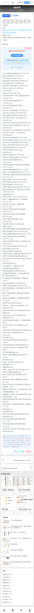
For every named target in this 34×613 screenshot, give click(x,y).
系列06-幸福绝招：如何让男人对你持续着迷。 (24, 510)
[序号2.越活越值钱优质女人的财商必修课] (5, 563)
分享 (17, 451)
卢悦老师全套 (13, 544)
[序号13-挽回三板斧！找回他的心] (5, 557)
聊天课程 (5, 602)
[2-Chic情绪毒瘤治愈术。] (5, 522)
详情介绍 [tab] (7, 15)
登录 (27, 2)
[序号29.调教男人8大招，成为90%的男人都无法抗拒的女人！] (5, 528)
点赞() (29, 451)
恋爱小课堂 (5, 509)
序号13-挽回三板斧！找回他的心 (19, 556)
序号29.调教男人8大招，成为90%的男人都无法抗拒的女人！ (20, 526)
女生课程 (21, 10)
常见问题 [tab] (15, 15)
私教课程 (5, 591)
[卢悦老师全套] (5, 545)
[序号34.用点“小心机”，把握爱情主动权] (5, 539)
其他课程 (5, 574)
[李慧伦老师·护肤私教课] (5, 551)
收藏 (23, 451)
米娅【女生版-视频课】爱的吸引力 (25, 490)
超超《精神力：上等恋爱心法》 (18, 532)
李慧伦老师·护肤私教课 (16, 550)
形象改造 (5, 580)
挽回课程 (5, 585)
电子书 (4, 588)
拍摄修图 (5, 583)
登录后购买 (17, 55)
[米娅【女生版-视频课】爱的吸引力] (25, 481)
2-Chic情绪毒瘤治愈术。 (17, 520)
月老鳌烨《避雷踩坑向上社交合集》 (8, 490)
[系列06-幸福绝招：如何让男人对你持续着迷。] (25, 501)
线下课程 (5, 596)
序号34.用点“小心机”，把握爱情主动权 (20, 538)
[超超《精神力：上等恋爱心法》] (5, 533)
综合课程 (5, 599)
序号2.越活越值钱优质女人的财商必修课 (20, 562)
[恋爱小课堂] (9, 501)
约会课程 (5, 594)
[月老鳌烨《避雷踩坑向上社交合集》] (9, 481)
